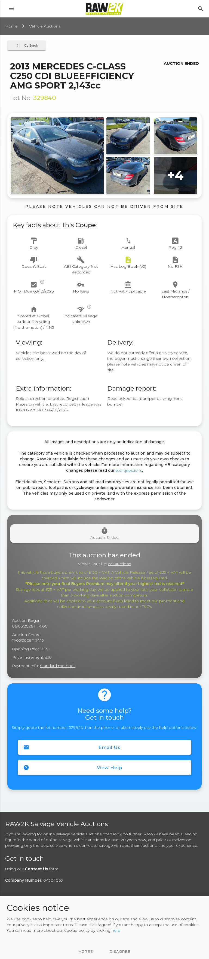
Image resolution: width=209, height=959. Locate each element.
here (116, 930)
